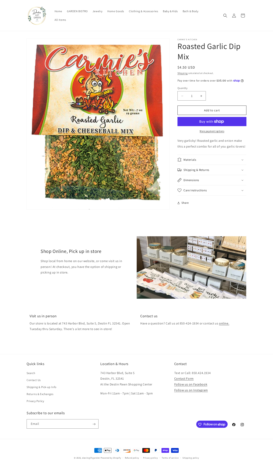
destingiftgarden (91, 457)
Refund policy (132, 457)
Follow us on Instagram (191, 390)
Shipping (182, 73)
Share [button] (185, 203)
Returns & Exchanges (40, 394)
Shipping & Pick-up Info (42, 387)
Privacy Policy (35, 401)
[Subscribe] (94, 424)
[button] (225, 15)
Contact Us (34, 380)
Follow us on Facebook (190, 384)
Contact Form (184, 378)
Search (31, 373)
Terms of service (170, 457)
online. (224, 323)
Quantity (182, 88)
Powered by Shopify (111, 457)
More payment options (212, 131)
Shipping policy (190, 457)
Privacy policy (150, 457)
